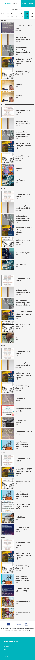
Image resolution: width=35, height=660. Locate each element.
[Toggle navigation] (2, 3)
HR (14, 3)
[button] (28, 3)
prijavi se (6, 656)
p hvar (8, 3)
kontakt (6, 649)
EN (16, 3)
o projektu (6, 646)
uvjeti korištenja (8, 652)
